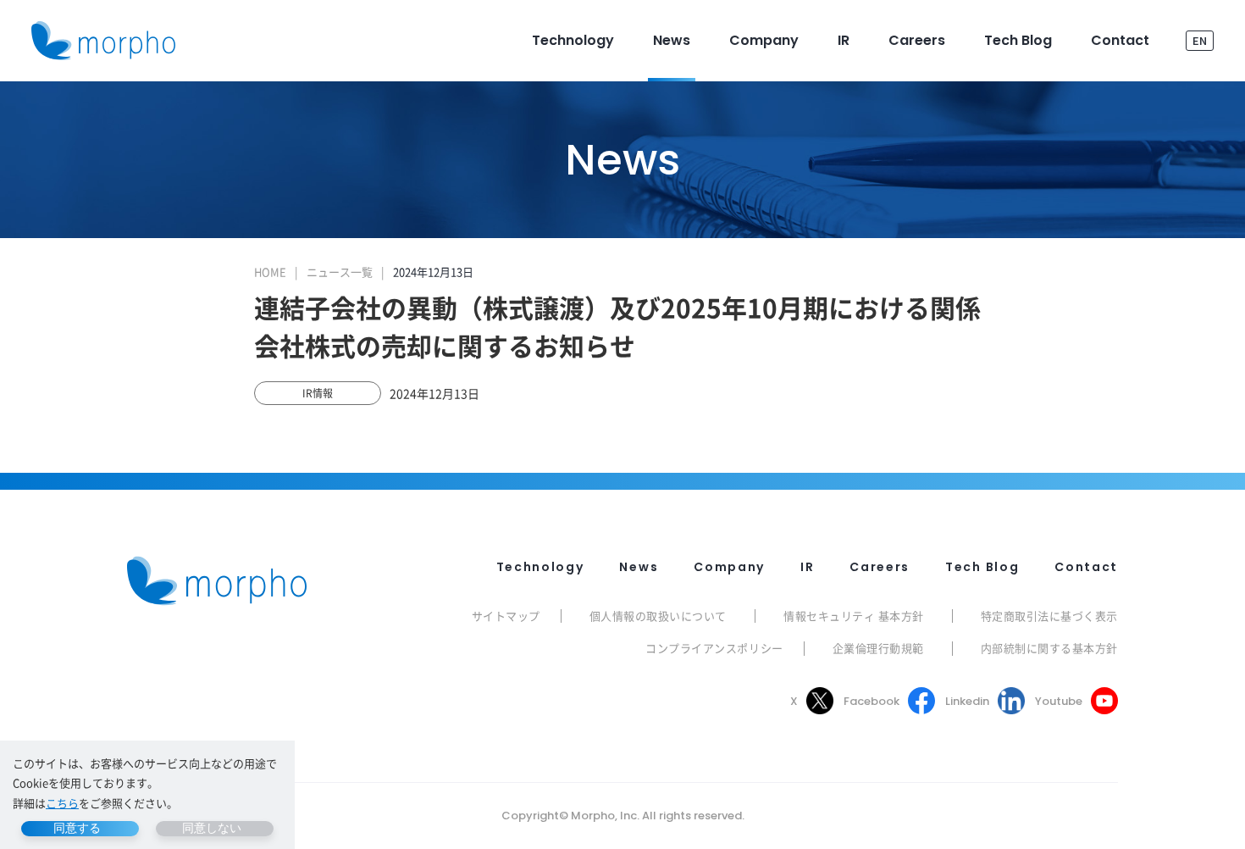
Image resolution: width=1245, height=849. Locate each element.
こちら (62, 803)
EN (1199, 40)
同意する (77, 828)
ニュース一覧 (340, 272)
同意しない (211, 828)
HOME (270, 272)
